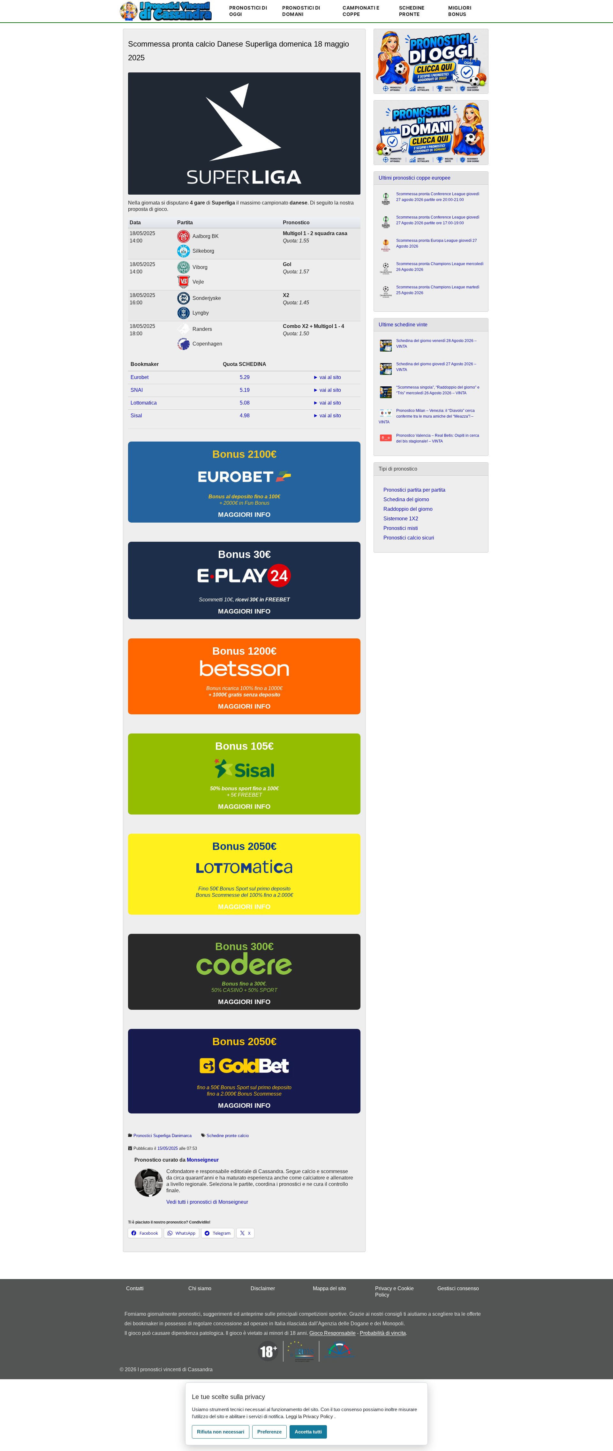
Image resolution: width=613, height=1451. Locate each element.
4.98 (245, 415)
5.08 (245, 403)
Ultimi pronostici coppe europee (414, 178)
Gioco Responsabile (332, 1333)
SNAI (137, 390)
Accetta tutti (308, 1431)
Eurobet (139, 377)
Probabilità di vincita (383, 1333)
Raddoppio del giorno (408, 509)
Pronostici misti (400, 528)
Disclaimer (263, 1288)
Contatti (135, 1288)
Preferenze (269, 1431)
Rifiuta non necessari (220, 1431)
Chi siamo (199, 1288)
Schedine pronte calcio (228, 1135)
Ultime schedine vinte (403, 324)
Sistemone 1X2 (400, 518)
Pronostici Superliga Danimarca (162, 1135)
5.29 (245, 377)
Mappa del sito (329, 1288)
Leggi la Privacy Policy (310, 1416)
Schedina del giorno (406, 499)
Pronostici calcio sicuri (408, 537)
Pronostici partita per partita (414, 490)
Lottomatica (144, 403)
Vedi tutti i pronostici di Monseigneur (207, 1202)
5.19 (245, 390)
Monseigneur (203, 1160)
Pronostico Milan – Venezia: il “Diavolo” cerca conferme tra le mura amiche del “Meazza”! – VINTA (427, 416)
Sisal (136, 415)
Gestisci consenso (458, 1288)
